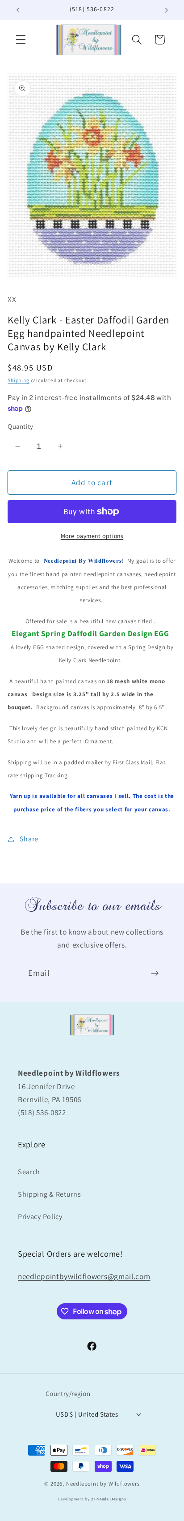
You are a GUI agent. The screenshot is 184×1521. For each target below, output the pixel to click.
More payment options (92, 536)
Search (29, 1171)
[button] (20, 39)
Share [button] (29, 839)
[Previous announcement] (17, 10)
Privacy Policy (40, 1216)
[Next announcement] (166, 10)
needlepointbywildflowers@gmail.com (84, 1276)
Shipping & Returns (49, 1194)
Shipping (18, 380)
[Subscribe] (154, 973)
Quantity (20, 426)
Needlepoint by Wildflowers (103, 1483)
